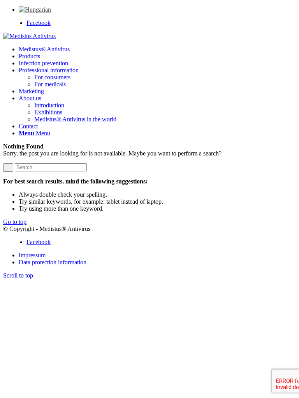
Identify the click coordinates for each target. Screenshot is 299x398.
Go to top (14, 221)
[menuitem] (35, 9)
